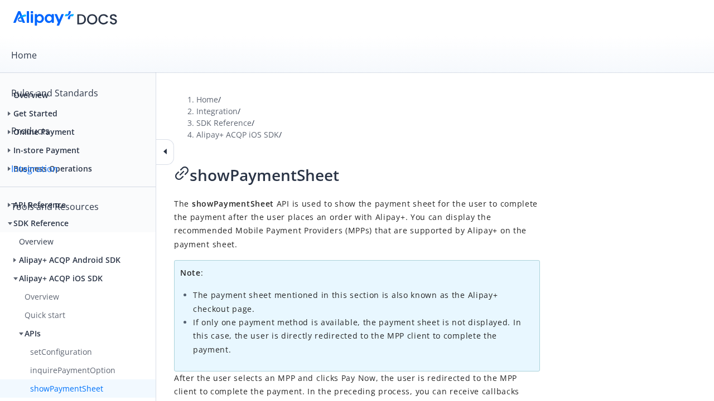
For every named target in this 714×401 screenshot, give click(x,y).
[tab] (357, 55)
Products (30, 131)
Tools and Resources (55, 206)
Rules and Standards (54, 93)
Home (24, 55)
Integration (34, 169)
